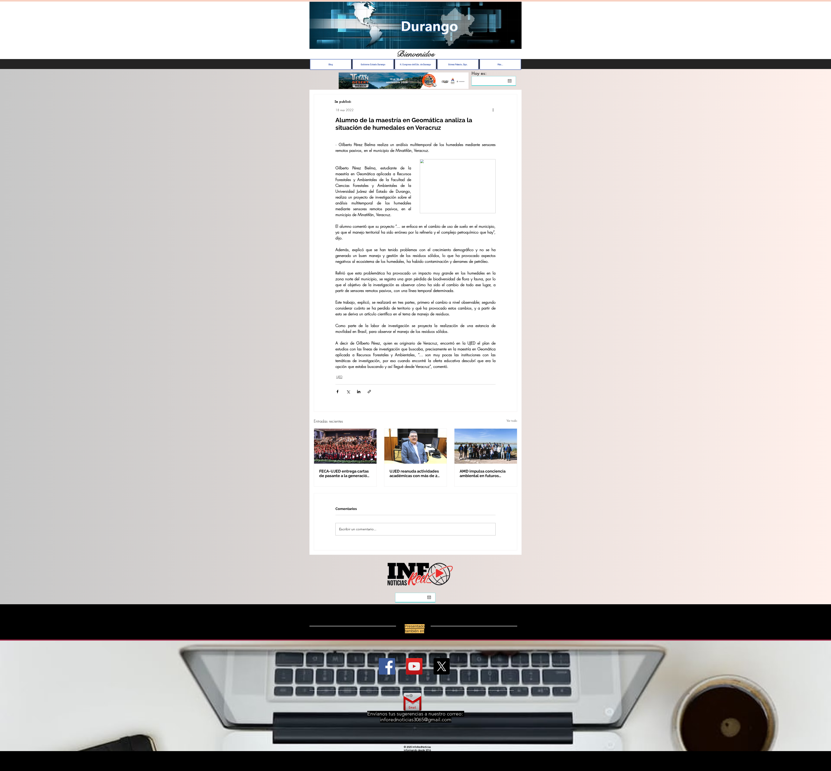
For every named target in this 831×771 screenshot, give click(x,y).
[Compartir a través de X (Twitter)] (348, 392)
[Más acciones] (493, 109)
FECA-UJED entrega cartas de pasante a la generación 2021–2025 (344, 473)
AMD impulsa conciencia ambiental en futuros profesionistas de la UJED (483, 473)
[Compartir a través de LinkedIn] (359, 392)
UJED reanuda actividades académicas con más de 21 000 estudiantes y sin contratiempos (414, 473)
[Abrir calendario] (509, 81)
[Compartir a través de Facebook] (337, 392)
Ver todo (512, 420)
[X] (441, 666)
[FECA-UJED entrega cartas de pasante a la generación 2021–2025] (345, 446)
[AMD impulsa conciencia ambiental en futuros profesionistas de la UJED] (485, 446)
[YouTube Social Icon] (414, 666)
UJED (339, 377)
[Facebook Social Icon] (387, 666)
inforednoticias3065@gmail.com (415, 720)
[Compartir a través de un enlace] (369, 392)
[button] (516, 44)
